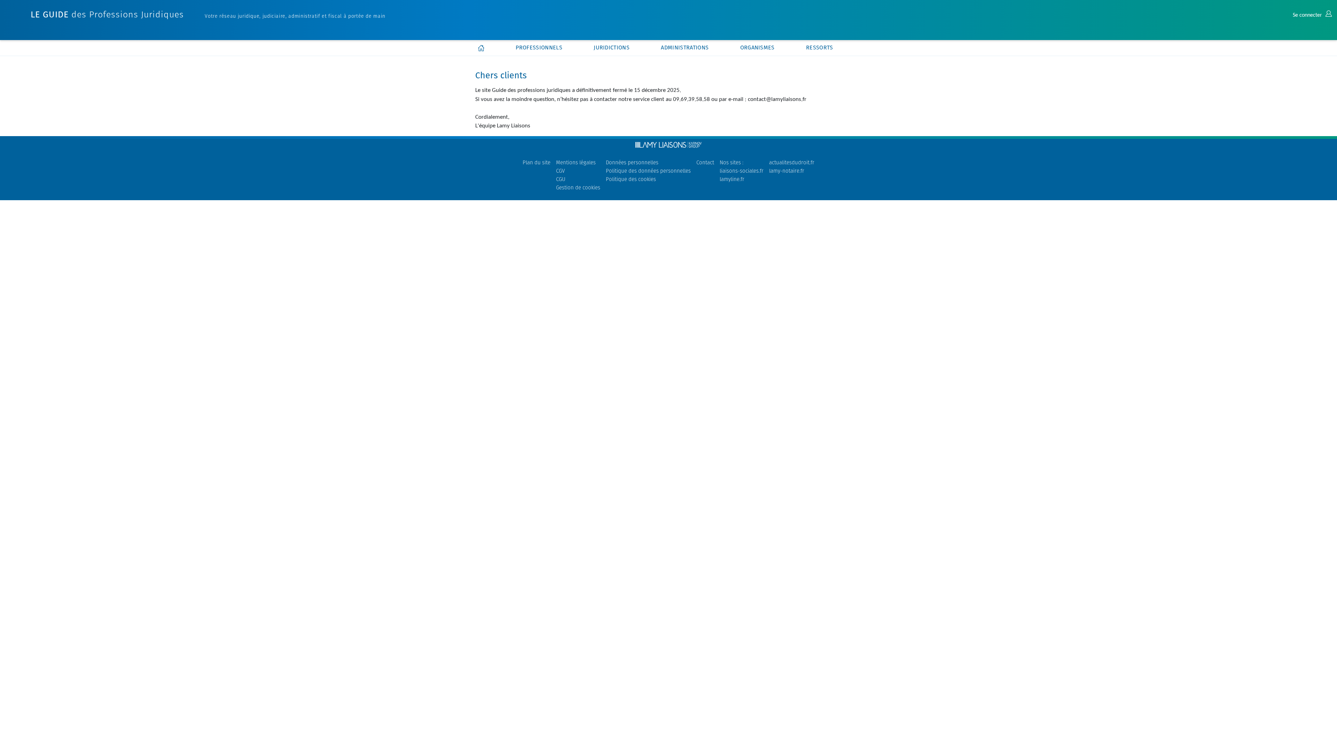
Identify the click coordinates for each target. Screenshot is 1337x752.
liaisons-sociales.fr (742, 170)
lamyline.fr (732, 179)
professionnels (539, 48)
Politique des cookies (631, 179)
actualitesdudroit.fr (791, 162)
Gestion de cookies (578, 187)
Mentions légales (576, 162)
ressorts (819, 48)
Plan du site (536, 162)
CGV (560, 170)
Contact (705, 162)
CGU (560, 179)
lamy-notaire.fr (786, 170)
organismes (757, 48)
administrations (685, 48)
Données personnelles (632, 162)
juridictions (612, 48)
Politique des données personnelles (648, 170)
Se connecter (1308, 15)
